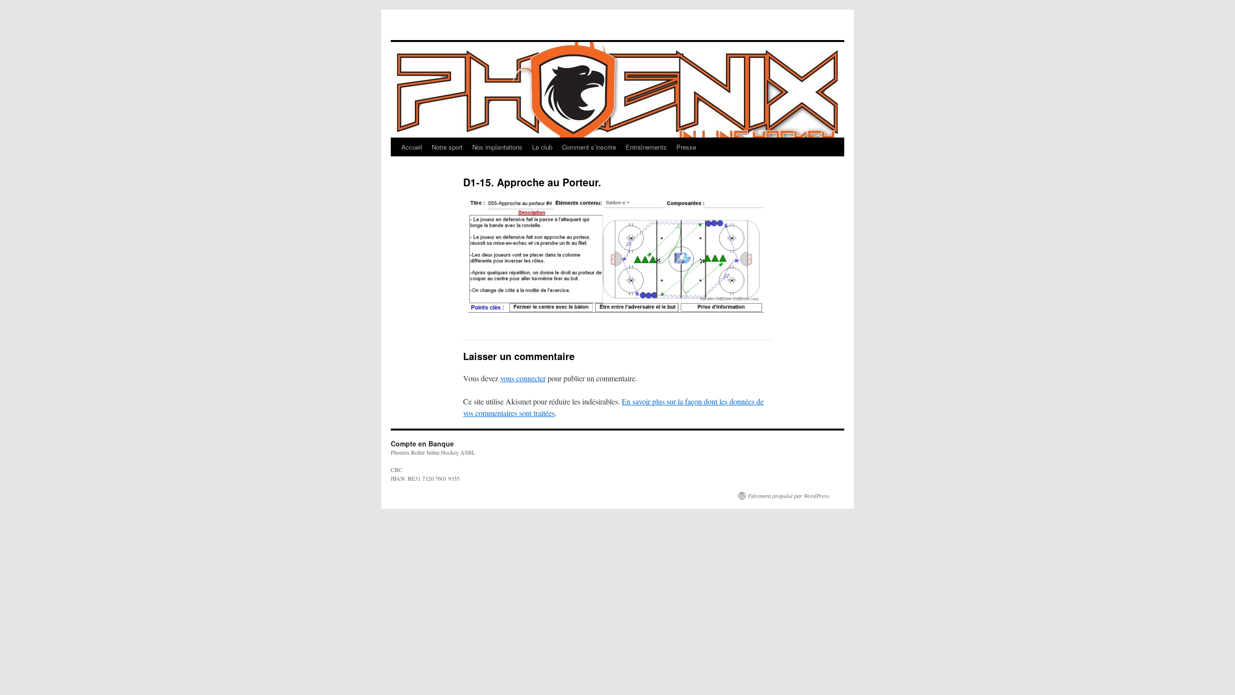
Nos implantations (497, 147)
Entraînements (646, 147)
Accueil (411, 147)
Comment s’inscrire (589, 147)
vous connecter (523, 378)
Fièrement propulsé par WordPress (788, 496)
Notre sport (447, 147)
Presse (686, 147)
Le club (542, 147)
